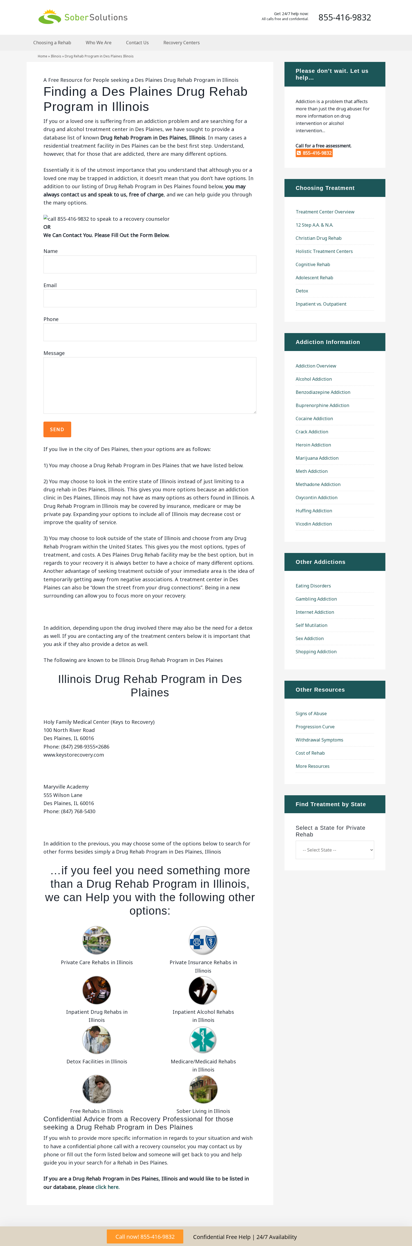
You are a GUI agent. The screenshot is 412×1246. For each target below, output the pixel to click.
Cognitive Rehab (313, 264)
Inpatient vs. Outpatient (321, 304)
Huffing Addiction (314, 511)
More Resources (313, 766)
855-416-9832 (316, 153)
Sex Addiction (310, 638)
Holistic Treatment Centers (324, 251)
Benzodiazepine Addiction (323, 392)
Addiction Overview (316, 366)
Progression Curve (315, 727)
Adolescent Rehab (314, 278)
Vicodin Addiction (314, 524)
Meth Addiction (312, 471)
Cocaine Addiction (314, 418)
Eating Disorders (313, 586)
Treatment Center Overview (325, 212)
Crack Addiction (312, 432)
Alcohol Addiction (314, 379)
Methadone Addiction (318, 484)
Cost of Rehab (310, 753)
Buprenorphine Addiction (322, 405)
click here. (108, 1187)
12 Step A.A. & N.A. (314, 225)
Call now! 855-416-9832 (145, 1236)
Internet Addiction (315, 612)
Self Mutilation (311, 625)
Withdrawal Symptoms (319, 740)
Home (42, 56)
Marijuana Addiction (317, 458)
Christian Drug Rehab (319, 238)
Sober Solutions (83, 16)
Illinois (56, 56)
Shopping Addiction (316, 651)
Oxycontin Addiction (316, 497)
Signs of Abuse (311, 713)
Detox (302, 291)
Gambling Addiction (316, 599)
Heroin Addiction (313, 445)
